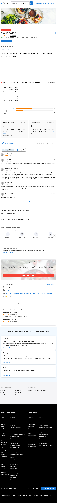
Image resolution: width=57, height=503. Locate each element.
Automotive (13, 459)
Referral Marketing (14, 438)
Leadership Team (32, 422)
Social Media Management (16, 454)
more (4, 133)
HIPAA (27, 495)
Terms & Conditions (5, 495)
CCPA (30, 495)
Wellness (12, 482)
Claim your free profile (28, 275)
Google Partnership (3, 471)
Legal (11, 471)
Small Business (13, 420)
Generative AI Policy (37, 495)
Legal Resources (32, 446)
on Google (12, 153)
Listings (2, 420)
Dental (12, 462)
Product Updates (32, 435)
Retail (11, 479)
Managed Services (43, 420)
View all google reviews (28, 202)
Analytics (3, 466)
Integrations (4, 468)
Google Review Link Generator (46, 432)
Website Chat (13, 441)
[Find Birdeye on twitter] (28, 488)
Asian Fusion (18, 392)
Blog (29, 431)
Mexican (2, 392)
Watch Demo (31, 424)
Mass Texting (4, 442)
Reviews (3, 422)
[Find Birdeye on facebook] (26, 488)
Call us (7, 290)
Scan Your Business (43, 434)
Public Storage (13, 475)
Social (2, 437)
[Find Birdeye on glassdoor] (39, 488)
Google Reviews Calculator (45, 427)
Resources (30, 428)
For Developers (42, 438)
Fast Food (2, 394)
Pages (2, 426)
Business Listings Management (17, 449)
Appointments (4, 440)
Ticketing (3, 459)
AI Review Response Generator (46, 429)
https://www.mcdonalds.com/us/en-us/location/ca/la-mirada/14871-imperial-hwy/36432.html (29, 293)
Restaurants (12, 27)
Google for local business (16, 427)
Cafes (16, 397)
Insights (3, 454)
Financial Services (14, 464)
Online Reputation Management (17, 434)
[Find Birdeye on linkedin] (31, 488)
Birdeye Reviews (32, 442)
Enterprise (12, 422)
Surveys (2, 452)
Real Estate (13, 477)
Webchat (3, 435)
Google (9, 296)
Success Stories (32, 440)
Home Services (13, 468)
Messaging (3, 450)
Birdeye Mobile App (5, 474)
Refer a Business (43, 443)
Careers (30, 437)
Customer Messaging (15, 436)
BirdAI (2, 464)
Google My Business (15, 445)
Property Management (15, 473)
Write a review (40, 3)
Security (20, 495)
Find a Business (42, 436)
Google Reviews (14, 443)
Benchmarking (4, 456)
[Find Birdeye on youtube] (37, 488)
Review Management (15, 429)
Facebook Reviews (14, 447)
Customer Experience (15, 452)
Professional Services (44, 422)
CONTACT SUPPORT (49, 488)
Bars (16, 394)
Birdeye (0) (21, 150)
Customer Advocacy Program (46, 445)
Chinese (17, 399)
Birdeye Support (43, 441)
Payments (3, 444)
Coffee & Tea (3, 399)
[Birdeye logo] (5, 3)
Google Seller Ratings (4, 429)
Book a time (31, 426)
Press (29, 433)
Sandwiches (18, 390)
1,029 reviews (13, 35)
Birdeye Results (32, 444)
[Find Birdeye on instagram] (34, 488)
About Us (30, 420)
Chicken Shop (3, 397)
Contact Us (31, 448)
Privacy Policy (14, 495)
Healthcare (13, 466)
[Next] (54, 235)
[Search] (31, 3)
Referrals (3, 424)
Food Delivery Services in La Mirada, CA (37, 390)
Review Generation (14, 432)
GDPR (23, 495)
